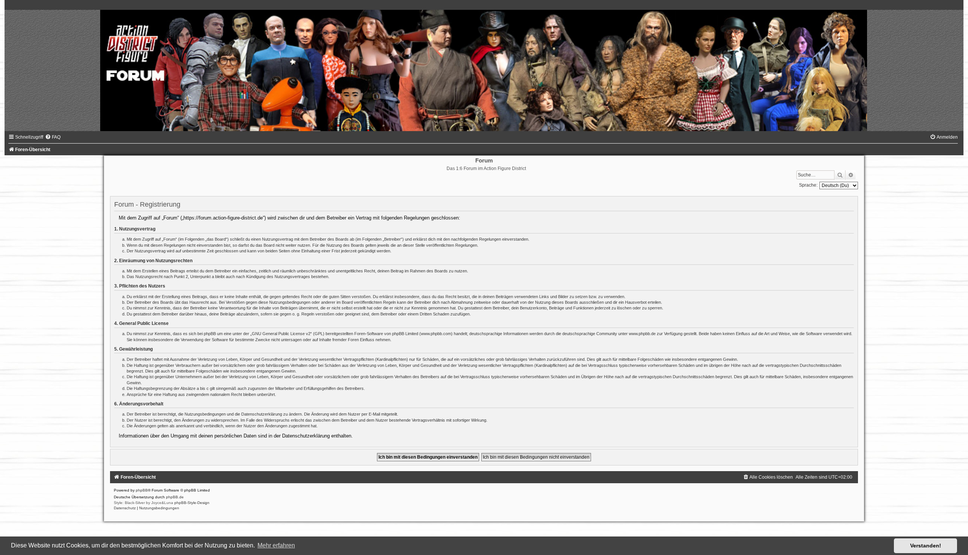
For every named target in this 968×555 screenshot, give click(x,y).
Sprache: (808, 185)
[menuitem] (52, 137)
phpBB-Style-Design (191, 503)
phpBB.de (175, 497)
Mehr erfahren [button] (276, 545)
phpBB (142, 490)
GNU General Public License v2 (281, 333)
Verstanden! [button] (925, 546)
